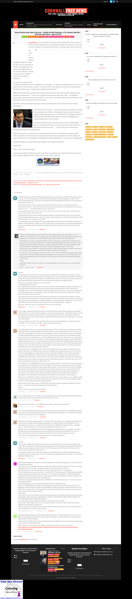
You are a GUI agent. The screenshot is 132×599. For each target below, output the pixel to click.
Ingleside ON (51, 554)
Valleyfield (115, 136)
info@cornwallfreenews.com (104, 554)
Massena (88, 131)
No (88, 41)
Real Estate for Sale (90, 139)
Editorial (24, 37)
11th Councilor (88, 136)
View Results (101, 48)
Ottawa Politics (102, 131)
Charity (95, 129)
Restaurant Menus (110, 129)
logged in (23, 539)
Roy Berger (95, 126)
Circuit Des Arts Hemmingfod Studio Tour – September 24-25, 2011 (40, 184)
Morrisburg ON (51, 556)
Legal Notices (102, 126)
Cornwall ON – (33, 42)
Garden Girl (111, 134)
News (46, 37)
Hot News (56, 552)
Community (51, 562)
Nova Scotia (88, 126)
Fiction (109, 136)
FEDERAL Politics (33, 37)
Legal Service (109, 126)
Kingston (57, 554)
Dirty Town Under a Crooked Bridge (100, 134)
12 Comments (27, 174)
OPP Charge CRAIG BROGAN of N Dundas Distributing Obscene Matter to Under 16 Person (55, 566)
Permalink (42, 229)
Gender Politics (102, 129)
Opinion (66, 37)
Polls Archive (90, 71)
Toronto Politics (89, 129)
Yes (88, 39)
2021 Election (88, 134)
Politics (72, 37)
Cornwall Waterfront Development (100, 136)
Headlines (41, 37)
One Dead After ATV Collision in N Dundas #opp (56, 559)
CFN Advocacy (94, 131)
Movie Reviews (110, 131)
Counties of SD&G (59, 562)
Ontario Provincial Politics (56, 37)
